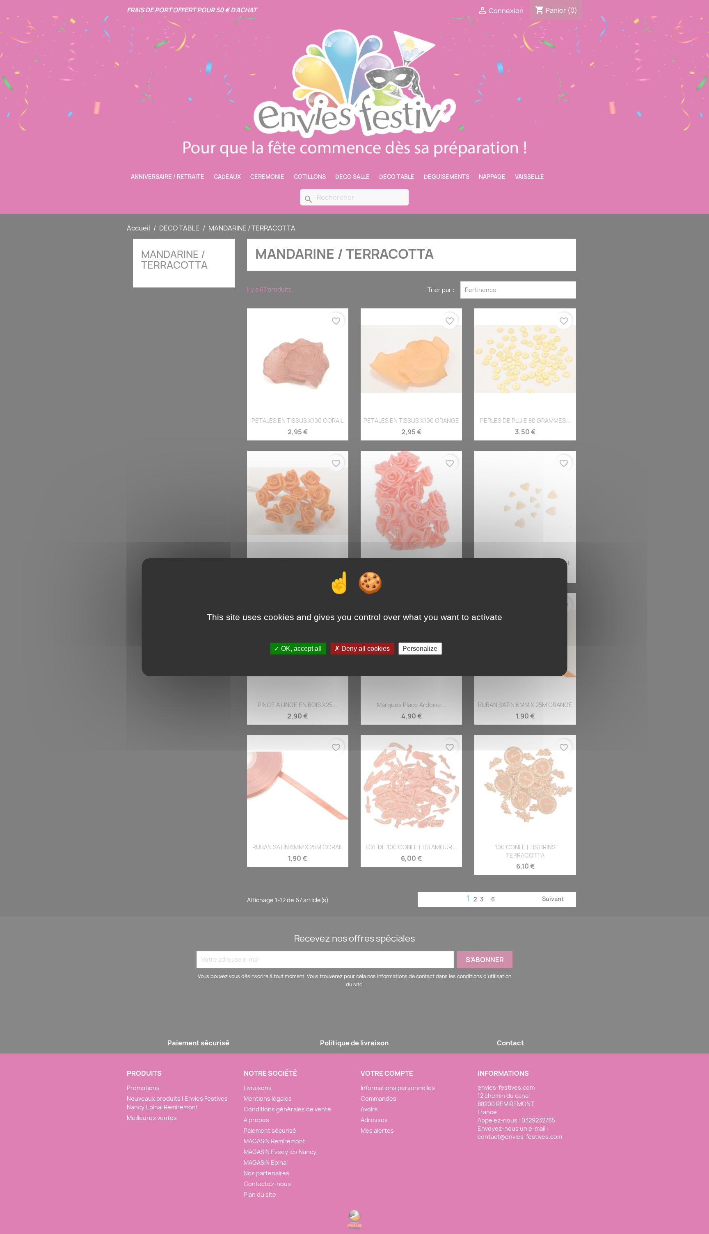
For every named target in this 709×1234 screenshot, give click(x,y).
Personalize (420, 648)
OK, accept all (300, 648)
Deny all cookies (365, 648)
